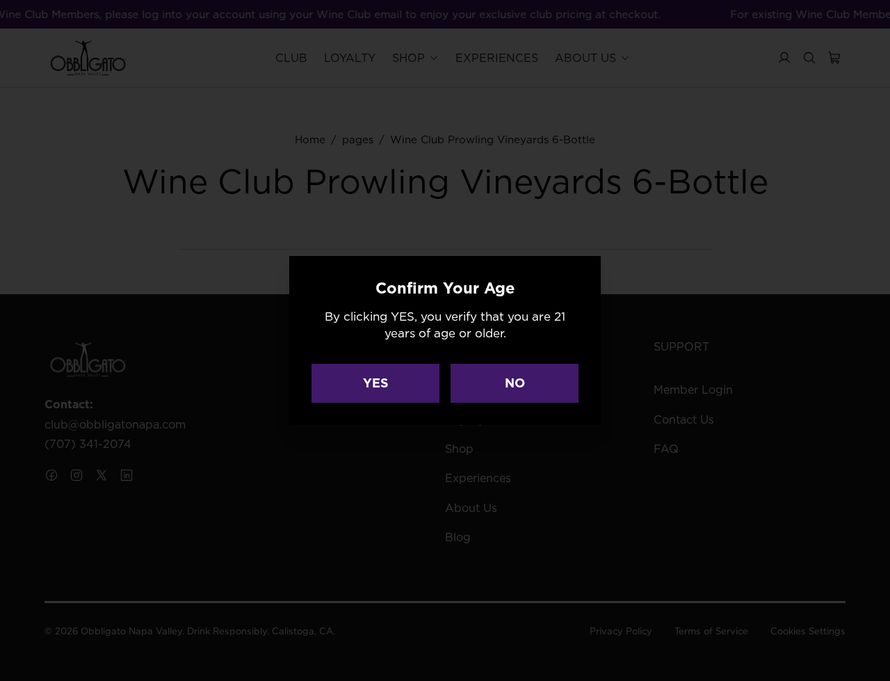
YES (376, 383)
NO (515, 383)
